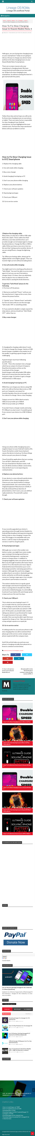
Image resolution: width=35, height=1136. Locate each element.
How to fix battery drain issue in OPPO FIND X (16, 833)
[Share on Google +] (8, 658)
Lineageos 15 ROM (8, 1113)
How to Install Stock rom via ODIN (12, 1108)
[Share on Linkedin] (19, 658)
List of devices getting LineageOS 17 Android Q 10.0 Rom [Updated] (19, 1034)
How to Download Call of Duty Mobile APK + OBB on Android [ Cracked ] (20, 1049)
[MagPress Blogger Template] (17, 8)
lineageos (21, 20)
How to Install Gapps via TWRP (11, 1107)
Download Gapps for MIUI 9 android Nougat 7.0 (15, 1112)
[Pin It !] (8, 662)
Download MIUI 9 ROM (9, 1110)
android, (13, 32)
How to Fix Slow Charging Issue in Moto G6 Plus (16, 722)
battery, (18, 32)
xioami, (29, 32)
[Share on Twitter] (27, 654)
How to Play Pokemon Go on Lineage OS (20, 1025)
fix (16, 20)
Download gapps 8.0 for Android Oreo (13, 1115)
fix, (21, 32)
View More (28, 1013)
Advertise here (7, 1118)
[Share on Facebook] (16, 654)
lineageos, (25, 32)
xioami (25, 20)
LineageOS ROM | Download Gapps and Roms (12, 1131)
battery (13, 20)
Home (4, 20)
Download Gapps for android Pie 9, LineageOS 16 (16, 1117)
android (9, 20)
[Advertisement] (17, 41)
